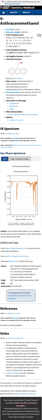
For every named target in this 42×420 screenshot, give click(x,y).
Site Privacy (8, 400)
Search (13, 12)
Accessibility (18, 400)
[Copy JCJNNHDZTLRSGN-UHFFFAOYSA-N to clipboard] (39, 53)
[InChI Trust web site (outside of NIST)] (39, 36)
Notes (12, 109)
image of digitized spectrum (15, 248)
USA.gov (22, 417)
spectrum (13, 261)
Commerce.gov (33, 414)
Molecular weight (13, 32)
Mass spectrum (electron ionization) (24, 114)
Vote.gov (30, 417)
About (25, 12)
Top (6, 134)
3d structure (17, 78)
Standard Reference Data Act (24, 393)
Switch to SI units (16, 120)
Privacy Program (31, 400)
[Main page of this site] (3, 12)
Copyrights (9, 403)
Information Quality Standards (14, 414)
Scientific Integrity (32, 411)
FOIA (4, 411)
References (14, 106)
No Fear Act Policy (30, 408)
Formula (9, 29)
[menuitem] (3, 12)
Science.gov (13, 417)
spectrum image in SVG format (16, 256)
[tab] (4, 159)
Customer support (13, 373)
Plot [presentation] (4, 159)
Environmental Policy (15, 411)
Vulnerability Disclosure (13, 408)
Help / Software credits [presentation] (20, 159)
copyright (16, 138)
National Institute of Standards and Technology (5, 7)
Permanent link (12, 92)
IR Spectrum (14, 103)
